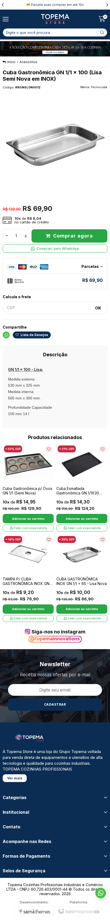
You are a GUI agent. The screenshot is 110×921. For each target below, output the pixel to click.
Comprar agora (73, 236)
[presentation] (2, 4)
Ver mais (14, 778)
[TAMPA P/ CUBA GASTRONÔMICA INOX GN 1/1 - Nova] (28, 578)
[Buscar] (102, 32)
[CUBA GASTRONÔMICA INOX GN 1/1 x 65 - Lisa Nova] (81, 578)
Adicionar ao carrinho (28, 519)
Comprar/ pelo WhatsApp (58, 248)
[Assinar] (55, 704)
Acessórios (28, 62)
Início (11, 62)
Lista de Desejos (34, 335)
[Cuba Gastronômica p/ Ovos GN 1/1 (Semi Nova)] (28, 487)
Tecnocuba (99, 87)
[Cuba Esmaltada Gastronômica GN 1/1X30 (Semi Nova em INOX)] (81, 487)
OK (98, 307)
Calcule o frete (17, 296)
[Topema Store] (55, 19)
